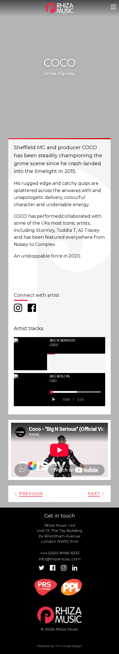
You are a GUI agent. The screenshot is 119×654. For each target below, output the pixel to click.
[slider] (76, 392)
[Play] (53, 399)
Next (94, 493)
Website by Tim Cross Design (59, 646)
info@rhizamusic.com (60, 558)
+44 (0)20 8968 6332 (59, 552)
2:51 (80, 399)
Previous (31, 493)
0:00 (66, 399)
